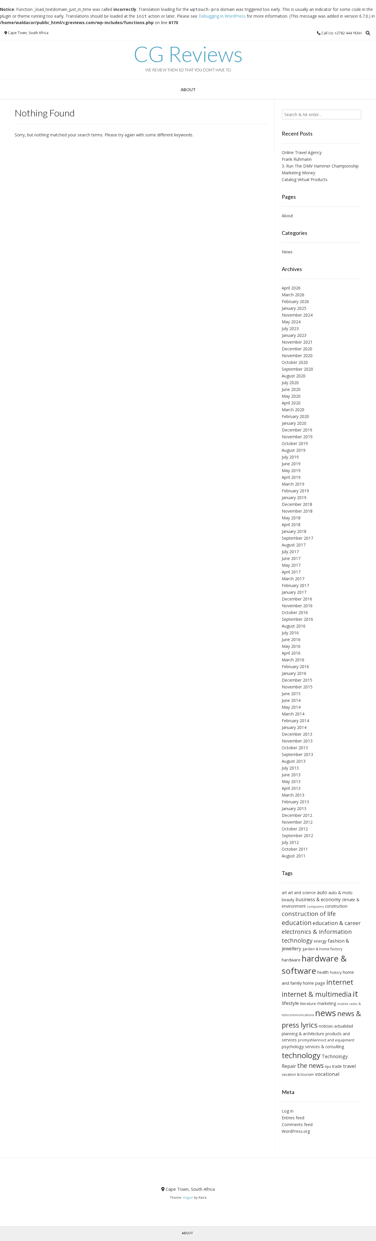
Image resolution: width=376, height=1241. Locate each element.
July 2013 (290, 768)
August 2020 (294, 376)
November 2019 (297, 436)
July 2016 (290, 632)
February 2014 (295, 720)
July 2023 (290, 328)
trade (337, 1066)
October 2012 (295, 829)
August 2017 (294, 545)
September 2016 (297, 619)
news (325, 1013)
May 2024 (291, 322)
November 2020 (297, 355)
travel (349, 1066)
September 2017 (297, 538)
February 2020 (295, 416)
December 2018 (297, 504)
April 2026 (291, 288)
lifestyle (290, 1003)
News (287, 252)
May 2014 (291, 707)
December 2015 (297, 680)
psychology (293, 1046)
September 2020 (297, 369)
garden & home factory (322, 948)
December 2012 (297, 815)
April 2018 (291, 524)
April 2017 (291, 572)
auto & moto (340, 892)
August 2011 (294, 856)
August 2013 (294, 761)
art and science (302, 892)
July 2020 (290, 382)
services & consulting (324, 1046)
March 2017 (293, 578)
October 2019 (295, 443)
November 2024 (297, 315)
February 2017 (295, 585)
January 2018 (294, 531)
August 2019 (294, 450)
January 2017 (294, 592)
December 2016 (297, 599)
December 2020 (297, 349)
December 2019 (297, 430)
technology (301, 1055)
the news (310, 1065)
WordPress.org (296, 1131)
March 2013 (293, 795)
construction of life (309, 913)
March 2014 (293, 714)
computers (315, 906)
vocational (327, 1074)
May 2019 (291, 470)
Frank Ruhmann (297, 159)
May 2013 (291, 781)
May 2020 (291, 396)
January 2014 (294, 727)
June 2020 (291, 389)
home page (314, 983)
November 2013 (297, 741)
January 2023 (294, 335)
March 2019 (293, 484)
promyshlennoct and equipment (326, 1040)
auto (322, 892)
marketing (326, 1003)
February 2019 (295, 491)
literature (308, 1003)
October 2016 (295, 612)
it (355, 993)
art (284, 892)
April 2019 (291, 477)
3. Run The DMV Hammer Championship (320, 166)
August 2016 (294, 626)
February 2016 (295, 666)
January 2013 (294, 808)
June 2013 (291, 774)
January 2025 (294, 308)
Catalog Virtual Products (305, 179)
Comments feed (297, 1124)
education (296, 923)
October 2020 (295, 362)
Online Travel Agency (302, 152)
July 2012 (290, 842)
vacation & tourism (298, 1074)
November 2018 (297, 511)
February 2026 (295, 301)
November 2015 (297, 687)
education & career (337, 922)
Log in (287, 1111)
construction (336, 906)
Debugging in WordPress (222, 16)
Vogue (188, 1197)
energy (320, 941)
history (336, 972)
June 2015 (291, 693)
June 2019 (291, 463)
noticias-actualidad (336, 1026)
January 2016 (294, 673)
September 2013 (297, 754)
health (323, 972)
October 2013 (295, 747)
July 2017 (290, 551)
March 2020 (293, 409)
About (188, 89)
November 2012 (297, 822)
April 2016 (291, 653)
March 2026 (293, 294)
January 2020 (294, 423)
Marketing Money (298, 172)
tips (328, 1066)
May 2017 (291, 565)
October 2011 (295, 849)
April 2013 (291, 788)
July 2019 (290, 457)
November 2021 (297, 342)
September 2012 (297, 835)
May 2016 (291, 646)
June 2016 (291, 639)
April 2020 (291, 403)
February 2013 (295, 802)
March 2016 (293, 660)
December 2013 (297, 734)
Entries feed (293, 1117)
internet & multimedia (317, 994)
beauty (288, 899)
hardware (291, 960)
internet (339, 982)
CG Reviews (188, 53)
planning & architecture (303, 1033)
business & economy (318, 899)
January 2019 (294, 497)
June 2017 (291, 558)
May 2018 (291, 518)
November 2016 (297, 605)
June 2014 (291, 700)
